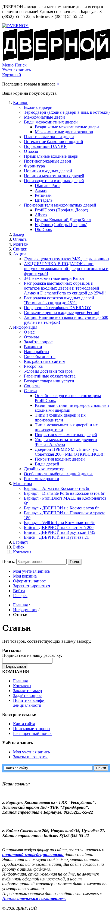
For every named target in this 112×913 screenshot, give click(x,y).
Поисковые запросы (31, 728)
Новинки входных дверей (48, 171)
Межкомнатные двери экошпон (64, 131)
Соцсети (32, 385)
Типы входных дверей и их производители (60, 417)
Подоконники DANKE (45, 146)
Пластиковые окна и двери (49, 136)
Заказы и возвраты (30, 757)
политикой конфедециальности (33, 854)
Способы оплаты (39, 356)
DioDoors (43, 229)
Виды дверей (47, 464)
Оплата (20, 239)
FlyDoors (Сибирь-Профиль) (61, 224)
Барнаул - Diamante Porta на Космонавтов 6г (64, 493)
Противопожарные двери (47, 161)
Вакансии (33, 346)
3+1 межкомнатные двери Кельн (54, 278)
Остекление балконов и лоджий (53, 141)
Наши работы (36, 351)
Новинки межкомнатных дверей (54, 175)
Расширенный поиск (32, 733)
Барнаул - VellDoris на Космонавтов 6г (59, 522)
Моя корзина (25, 576)
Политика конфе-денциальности (29, 703)
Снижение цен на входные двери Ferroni (61, 312)
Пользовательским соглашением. (34, 898)
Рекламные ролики (41, 478)
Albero (41, 215)
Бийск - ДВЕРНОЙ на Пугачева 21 (56, 537)
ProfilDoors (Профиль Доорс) (61, 210)
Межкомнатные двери (44, 117)
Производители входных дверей (54, 180)
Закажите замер (27, 690)
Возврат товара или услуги (49, 381)
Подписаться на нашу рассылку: (32, 655)
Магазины (22, 483)
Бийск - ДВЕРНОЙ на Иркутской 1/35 (59, 532)
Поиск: (8, 561)
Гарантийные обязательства (50, 376)
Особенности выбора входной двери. (58, 473)
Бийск (18, 547)
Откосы (31, 151)
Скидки (20, 249)
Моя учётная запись (31, 571)
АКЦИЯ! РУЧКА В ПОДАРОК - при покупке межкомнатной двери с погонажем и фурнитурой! (66, 268)
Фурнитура (34, 166)
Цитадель (43, 200)
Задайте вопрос (38, 342)
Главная (20, 605)
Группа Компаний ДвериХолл (63, 219)
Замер (18, 234)
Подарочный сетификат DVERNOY (57, 307)
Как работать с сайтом (44, 361)
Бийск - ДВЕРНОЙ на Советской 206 (59, 527)
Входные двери (38, 107)
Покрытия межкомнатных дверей (66, 434)
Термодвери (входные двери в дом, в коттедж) (67, 112)
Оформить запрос (29, 581)
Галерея (20, 595)
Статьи (30, 390)
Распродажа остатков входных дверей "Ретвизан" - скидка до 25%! (59, 300)
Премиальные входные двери (51, 156)
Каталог (20, 102)
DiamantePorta (47, 185)
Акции (19, 254)
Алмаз (40, 190)
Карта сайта (24, 723)
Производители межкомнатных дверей (60, 205)
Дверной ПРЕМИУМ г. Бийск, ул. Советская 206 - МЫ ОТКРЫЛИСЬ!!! (70, 451)
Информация (25, 327)
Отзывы (31, 337)
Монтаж (20, 244)
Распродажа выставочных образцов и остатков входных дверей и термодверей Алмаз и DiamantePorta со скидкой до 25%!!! (65, 288)
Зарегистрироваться (31, 586)
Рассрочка (33, 366)
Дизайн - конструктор (44, 469)
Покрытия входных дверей (60, 459)
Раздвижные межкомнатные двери (67, 127)
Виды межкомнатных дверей (51, 122)
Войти (19, 590)
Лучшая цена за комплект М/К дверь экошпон (66, 258)
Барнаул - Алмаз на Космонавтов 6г (57, 488)
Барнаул (20, 542)
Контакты (22, 552)
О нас (29, 332)
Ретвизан (43, 195)
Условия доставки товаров (48, 371)
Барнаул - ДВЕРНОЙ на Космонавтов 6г (61, 508)
